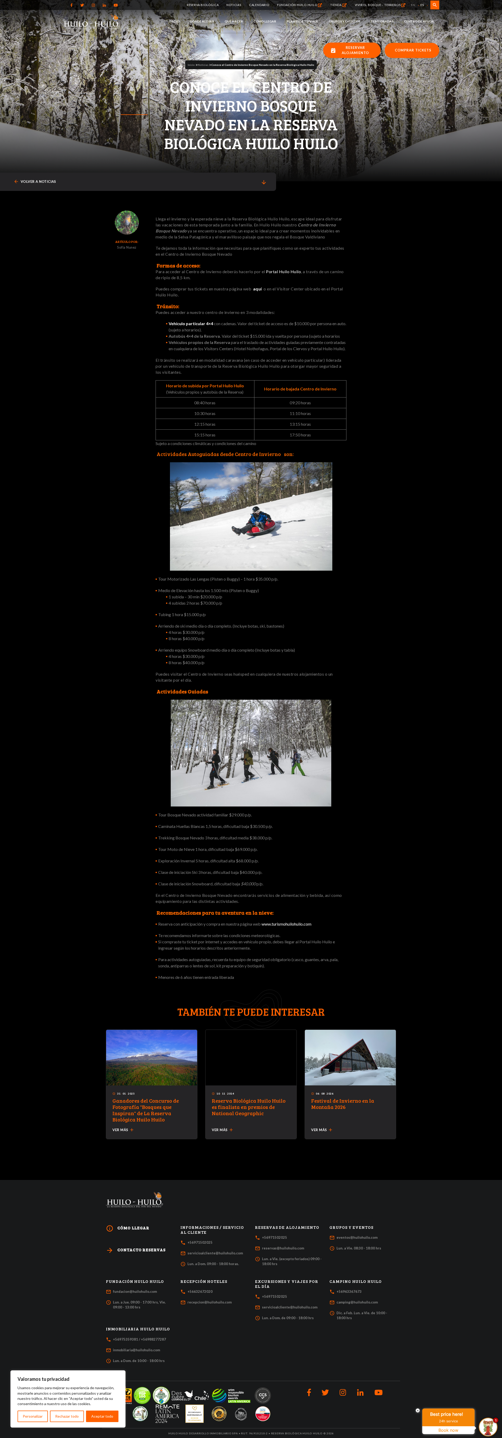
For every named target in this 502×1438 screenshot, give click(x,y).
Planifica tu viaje (302, 21)
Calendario (259, 4)
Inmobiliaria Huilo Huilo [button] (138, 1328)
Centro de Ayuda (419, 21)
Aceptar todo (102, 1416)
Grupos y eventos (344, 21)
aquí (257, 288)
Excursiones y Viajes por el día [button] (286, 1284)
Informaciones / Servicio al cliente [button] (212, 1230)
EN (413, 5)
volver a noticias (35, 181)
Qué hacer (234, 21)
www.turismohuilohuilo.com (286, 923)
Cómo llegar (264, 21)
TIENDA (336, 4)
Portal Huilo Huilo (283, 271)
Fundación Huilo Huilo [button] (135, 1281)
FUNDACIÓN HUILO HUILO (297, 4)
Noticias (233, 4)
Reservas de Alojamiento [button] (287, 1227)
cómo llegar (127, 1228)
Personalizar (33, 1416)
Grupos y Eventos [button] (351, 1227)
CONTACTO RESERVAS (136, 1250)
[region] (68, 1399)
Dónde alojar (202, 21)
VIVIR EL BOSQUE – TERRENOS (378, 4)
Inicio (174, 21)
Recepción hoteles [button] (203, 1281)
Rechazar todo (67, 1416)
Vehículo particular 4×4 (191, 323)
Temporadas (382, 21)
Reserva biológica (203, 4)
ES (422, 5)
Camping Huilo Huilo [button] (355, 1281)
